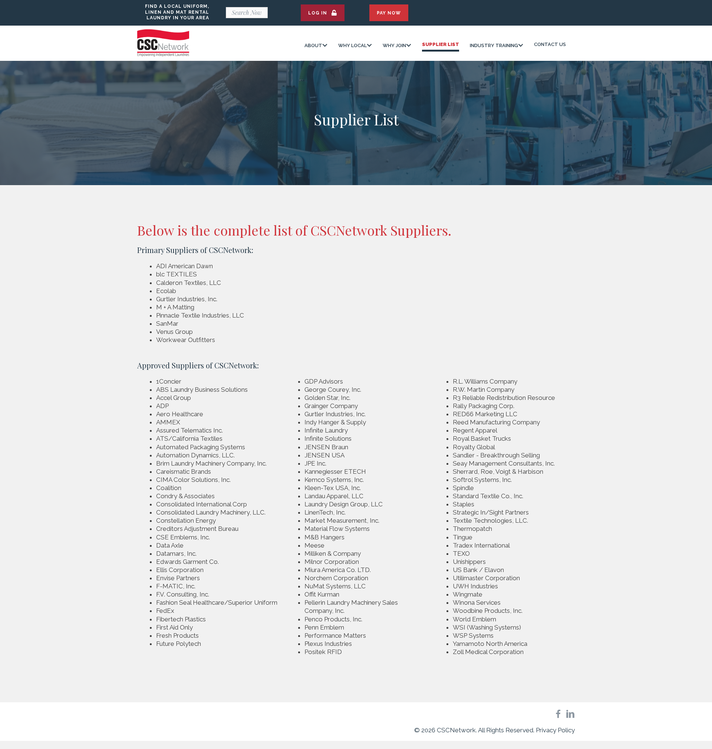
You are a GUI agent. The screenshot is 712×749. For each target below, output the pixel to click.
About (313, 45)
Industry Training (494, 45)
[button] (323, 12)
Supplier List (440, 44)
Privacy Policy (555, 730)
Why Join (394, 45)
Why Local (352, 45)
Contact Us (550, 44)
